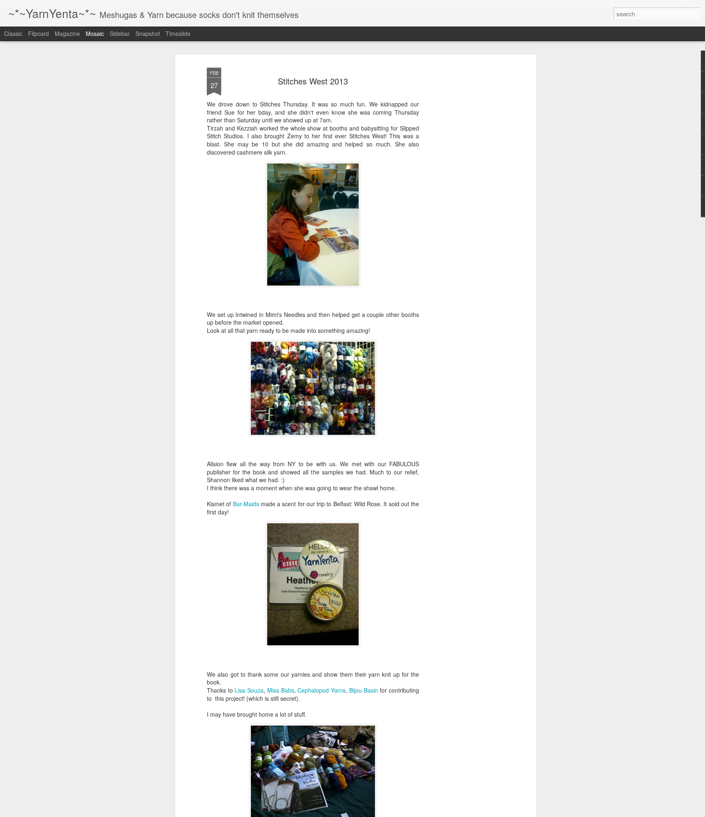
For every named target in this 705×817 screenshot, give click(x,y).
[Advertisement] (464, 192)
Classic (13, 33)
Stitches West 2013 (313, 81)
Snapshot (147, 33)
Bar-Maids (246, 504)
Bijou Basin (363, 690)
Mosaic (95, 33)
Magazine (67, 33)
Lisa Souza (249, 690)
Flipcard (38, 33)
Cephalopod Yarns (321, 690)
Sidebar (120, 33)
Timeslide (178, 33)
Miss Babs (280, 690)
